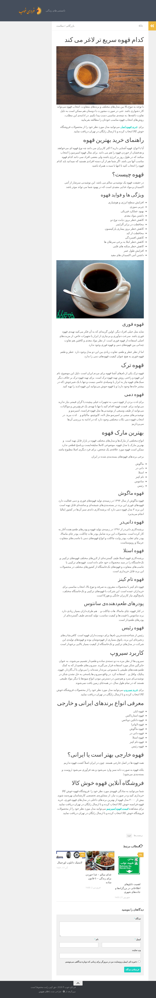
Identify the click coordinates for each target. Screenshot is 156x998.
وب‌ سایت (136, 950)
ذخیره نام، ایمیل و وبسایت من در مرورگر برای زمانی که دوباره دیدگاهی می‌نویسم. (101, 962)
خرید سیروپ (131, 690)
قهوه (129, 835)
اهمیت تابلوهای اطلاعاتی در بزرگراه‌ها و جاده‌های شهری (127, 888)
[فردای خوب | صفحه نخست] (24, 10)
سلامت (60, 25)
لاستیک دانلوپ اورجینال (69, 862)
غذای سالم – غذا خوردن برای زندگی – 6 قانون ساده (98, 878)
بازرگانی (70, 25)
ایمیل (138, 939)
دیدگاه (137, 918)
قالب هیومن (44, 991)
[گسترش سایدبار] (152, 25)
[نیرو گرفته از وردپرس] (64, 992)
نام (96, 939)
